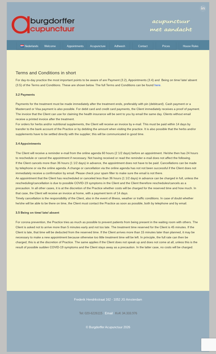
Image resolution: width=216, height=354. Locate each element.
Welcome (50, 46)
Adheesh (119, 46)
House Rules (190, 46)
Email (109, 313)
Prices (166, 46)
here (157, 85)
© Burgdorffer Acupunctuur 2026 (108, 327)
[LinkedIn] (203, 9)
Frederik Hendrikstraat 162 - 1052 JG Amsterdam (108, 299)
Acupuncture (97, 46)
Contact (143, 46)
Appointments (75, 46)
